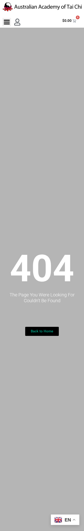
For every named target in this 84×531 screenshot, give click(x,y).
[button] (6, 22)
